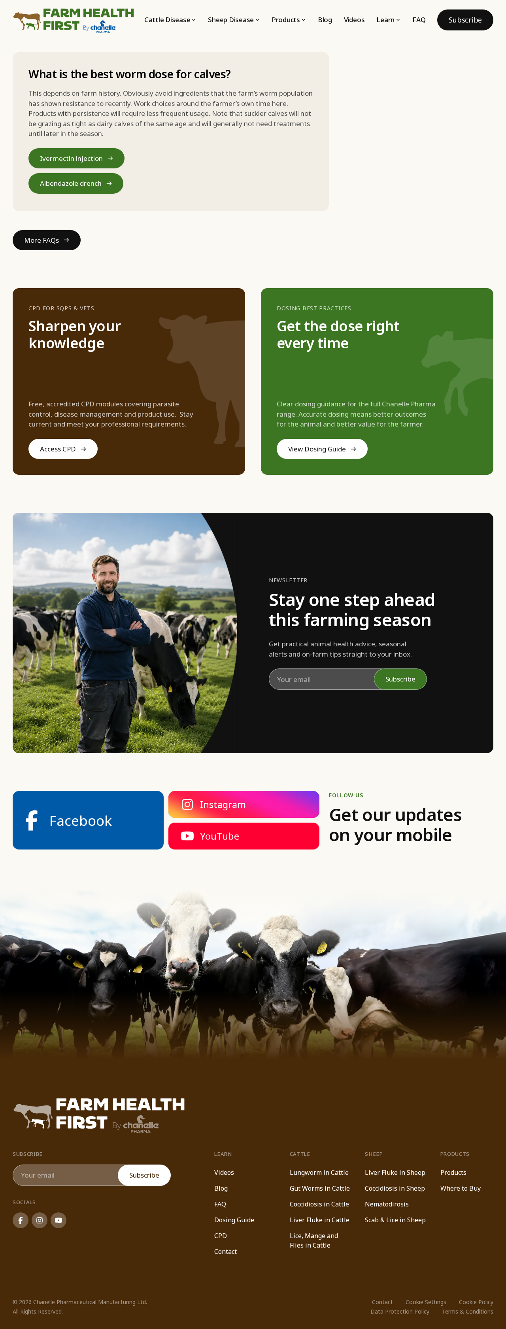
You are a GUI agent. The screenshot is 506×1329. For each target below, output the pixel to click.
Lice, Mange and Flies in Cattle (314, 1240)
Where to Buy (460, 1188)
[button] (170, 19)
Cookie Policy (476, 1302)
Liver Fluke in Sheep (395, 1172)
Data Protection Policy (399, 1311)
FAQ (418, 19)
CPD (220, 1235)
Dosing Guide (234, 1220)
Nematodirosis (387, 1204)
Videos (354, 19)
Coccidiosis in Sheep (395, 1188)
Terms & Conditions (467, 1311)
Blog (325, 19)
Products (453, 1172)
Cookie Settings (426, 1302)
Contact (225, 1251)
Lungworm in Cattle (319, 1172)
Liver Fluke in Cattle (319, 1220)
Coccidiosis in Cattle (319, 1204)
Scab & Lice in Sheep (395, 1220)
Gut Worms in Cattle (320, 1188)
